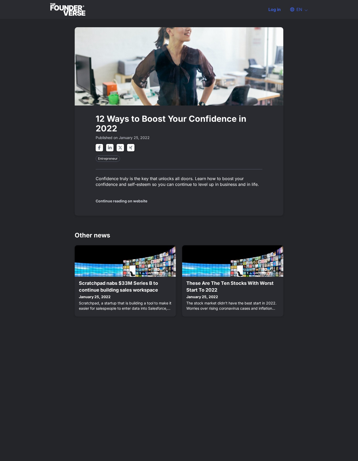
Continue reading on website (121, 201)
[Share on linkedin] (109, 147)
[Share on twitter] (120, 147)
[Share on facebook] (99, 147)
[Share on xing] (130, 147)
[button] (296, 9)
